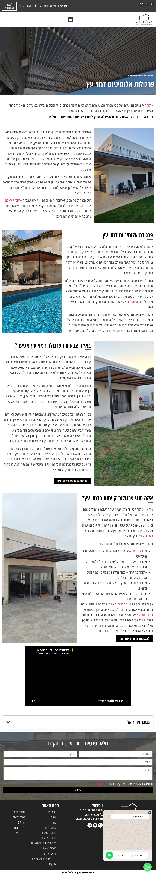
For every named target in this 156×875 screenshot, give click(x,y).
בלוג (54, 822)
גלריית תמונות (19, 828)
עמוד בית (151, 75)
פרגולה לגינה (50, 828)
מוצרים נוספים (49, 848)
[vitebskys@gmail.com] (101, 818)
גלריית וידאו (20, 833)
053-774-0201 (92, 814)
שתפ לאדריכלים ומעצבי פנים (43, 859)
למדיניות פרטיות (103, 784)
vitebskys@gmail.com (87, 818)
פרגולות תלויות (139, 551)
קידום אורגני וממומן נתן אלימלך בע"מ (78, 872)
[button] (70, 19)
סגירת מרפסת (19, 817)
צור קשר (52, 864)
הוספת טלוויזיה (145, 536)
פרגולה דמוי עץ (145, 615)
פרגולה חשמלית (49, 833)
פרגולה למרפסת (13, 200)
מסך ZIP (21, 822)
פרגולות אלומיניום (139, 75)
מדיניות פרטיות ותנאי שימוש (43, 843)
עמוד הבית (51, 812)
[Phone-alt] (100, 825)
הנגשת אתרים (50, 853)
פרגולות (149, 105)
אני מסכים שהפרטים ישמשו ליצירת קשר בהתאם (123, 784)
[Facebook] (141, 4)
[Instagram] (147, 4)
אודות (53, 817)
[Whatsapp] (152, 4)
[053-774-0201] (101, 814)
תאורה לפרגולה (131, 302)
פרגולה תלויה (124, 604)
